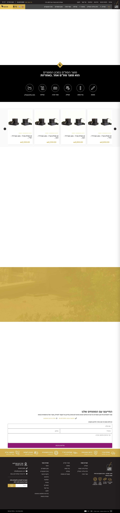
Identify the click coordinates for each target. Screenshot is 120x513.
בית (109, 7)
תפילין (104, 7)
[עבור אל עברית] (19, 7)
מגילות (75, 7)
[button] (16, 6)
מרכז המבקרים (48, 7)
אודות (110, 2)
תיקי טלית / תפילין (92, 7)
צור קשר (84, 2)
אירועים (96, 2)
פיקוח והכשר (103, 2)
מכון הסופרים (59, 7)
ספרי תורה (68, 7)
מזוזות (83, 7)
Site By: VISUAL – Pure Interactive (15, 511)
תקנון (78, 2)
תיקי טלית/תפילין (29, 95)
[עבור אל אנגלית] (22, 7)
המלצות (90, 2)
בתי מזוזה (80, 95)
